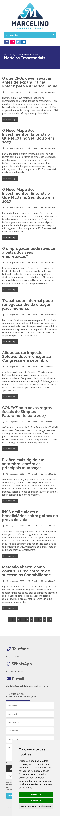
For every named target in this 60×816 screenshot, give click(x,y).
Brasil (34, 92)
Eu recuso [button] (36, 800)
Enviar (10, 795)
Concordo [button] (36, 795)
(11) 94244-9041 (14, 671)
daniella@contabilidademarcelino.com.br (27, 686)
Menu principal (12, 35)
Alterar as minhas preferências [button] (36, 806)
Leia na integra (10, 119)
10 (49, 619)
